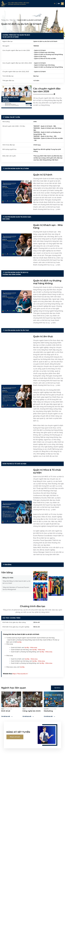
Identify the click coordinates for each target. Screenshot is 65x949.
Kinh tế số (5, 711)
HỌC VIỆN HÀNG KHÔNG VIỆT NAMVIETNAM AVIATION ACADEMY (18, 3)
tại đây (19, 642)
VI (54, 3)
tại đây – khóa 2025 (31, 647)
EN (59, 3)
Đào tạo (13, 20)
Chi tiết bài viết (5, 716)
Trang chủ (4, 20)
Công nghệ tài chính (32, 711)
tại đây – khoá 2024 (31, 659)
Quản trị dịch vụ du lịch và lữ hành (29, 20)
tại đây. (22, 667)
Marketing (48, 711)
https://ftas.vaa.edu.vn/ (20, 673)
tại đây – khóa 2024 (38, 661)
